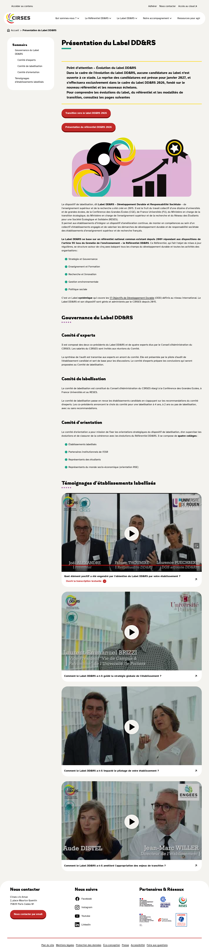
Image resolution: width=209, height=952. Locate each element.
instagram (86, 907)
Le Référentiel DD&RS (96, 18)
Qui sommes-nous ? (65, 18)
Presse (125, 945)
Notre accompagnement (156, 18)
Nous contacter (167, 6)
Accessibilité (138, 945)
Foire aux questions (157, 945)
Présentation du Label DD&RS (39, 30)
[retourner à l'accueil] (18, 18)
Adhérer (152, 6)
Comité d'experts (26, 60)
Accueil (15, 30)
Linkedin (86, 924)
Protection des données (88, 945)
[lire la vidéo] (132, 532)
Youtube (85, 915)
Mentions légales (65, 945)
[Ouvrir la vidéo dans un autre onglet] (196, 579)
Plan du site (47, 945)
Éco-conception (111, 945)
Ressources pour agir (188, 18)
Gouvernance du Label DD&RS (27, 52)
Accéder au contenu (22, 6)
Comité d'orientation (28, 72)
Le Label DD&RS (125, 18)
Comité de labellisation (29, 66)
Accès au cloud (186, 6)
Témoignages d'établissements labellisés (29, 80)
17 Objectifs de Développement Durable (132, 297)
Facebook (86, 898)
